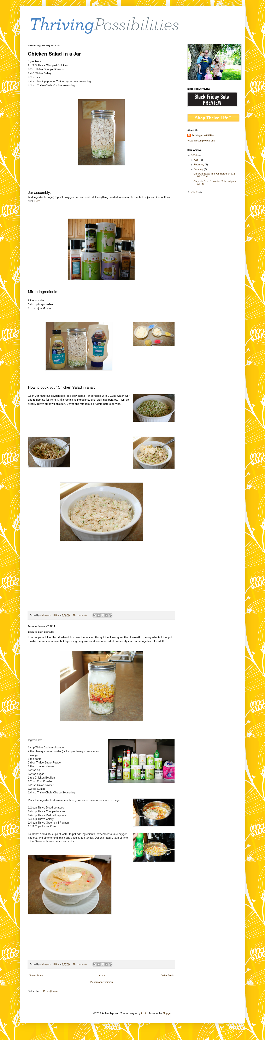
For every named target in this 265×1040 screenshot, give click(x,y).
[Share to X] (102, 615)
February (199, 164)
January (199, 169)
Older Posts (167, 975)
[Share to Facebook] (106, 615)
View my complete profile (201, 140)
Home (102, 975)
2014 (194, 155)
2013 (194, 191)
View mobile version (101, 982)
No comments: (80, 615)
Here (37, 201)
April (197, 159)
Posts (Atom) (50, 991)
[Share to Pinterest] (110, 615)
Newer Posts (36, 975)
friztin (144, 1013)
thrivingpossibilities (203, 135)
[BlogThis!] (98, 615)
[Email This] (95, 615)
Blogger (167, 1013)
